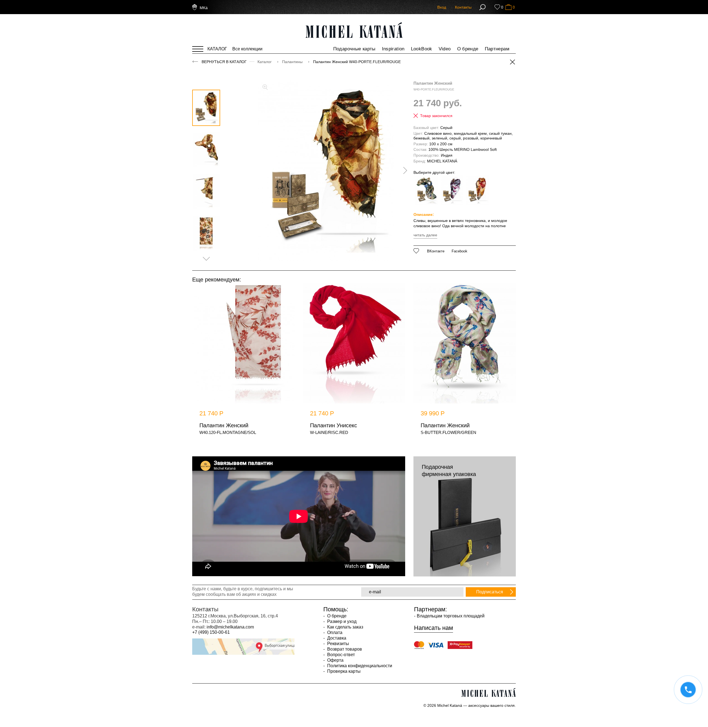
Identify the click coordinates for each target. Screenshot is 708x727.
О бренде (467, 48)
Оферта (334, 660)
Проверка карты (343, 671)
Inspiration (393, 48)
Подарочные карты (354, 48)
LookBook (421, 48)
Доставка (336, 638)
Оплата (334, 632)
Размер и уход (341, 621)
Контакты (463, 7)
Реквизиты (337, 643)
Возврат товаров (344, 649)
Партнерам (497, 48)
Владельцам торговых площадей (451, 616)
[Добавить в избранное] (416, 250)
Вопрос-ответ (340, 654)
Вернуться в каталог (224, 61)
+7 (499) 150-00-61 (211, 632)
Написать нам (433, 628)
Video (445, 48)
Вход (441, 7)
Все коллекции (247, 48)
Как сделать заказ (344, 627)
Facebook (459, 251)
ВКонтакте (435, 251)
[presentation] (403, 170)
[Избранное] (497, 7)
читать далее (425, 235)
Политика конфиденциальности (359, 665)
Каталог (265, 61)
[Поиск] (482, 7)
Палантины (293, 61)
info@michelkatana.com (230, 627)
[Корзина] (508, 7)
